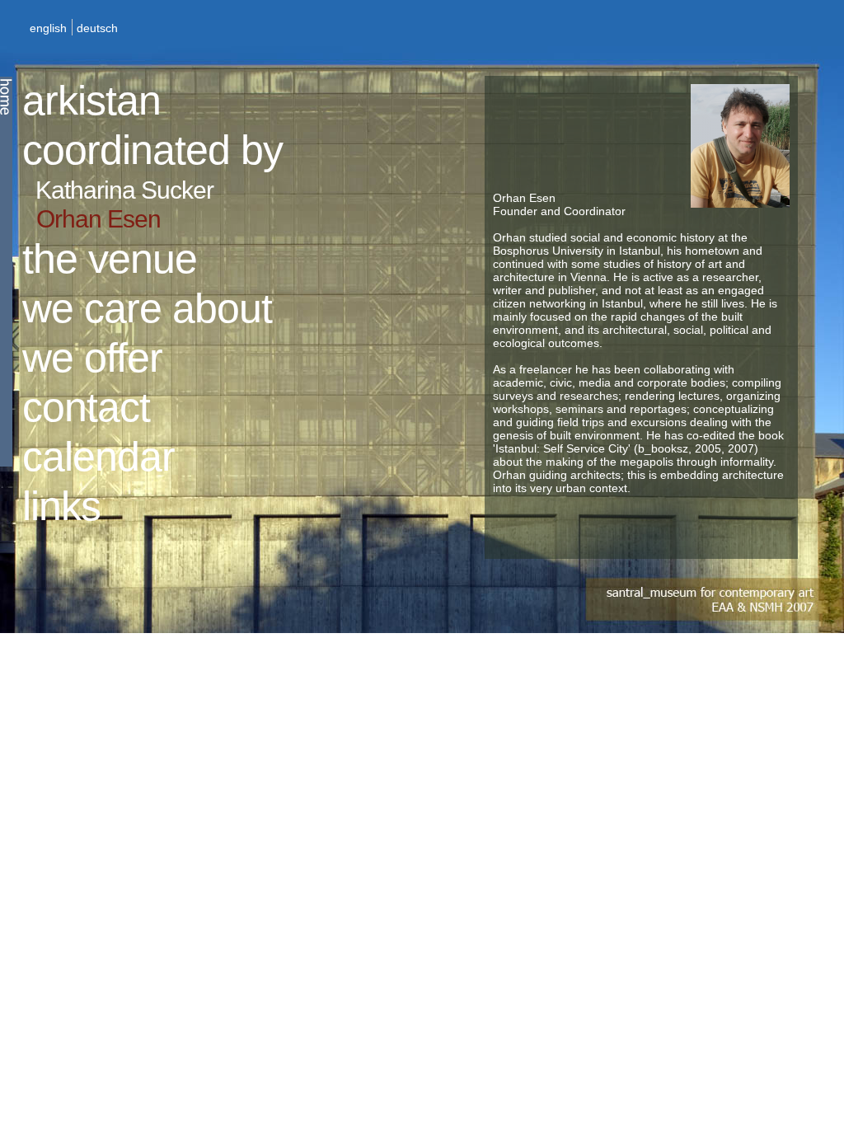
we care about (147, 308)
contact (86, 407)
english (48, 28)
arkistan (91, 100)
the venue (109, 259)
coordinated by (152, 150)
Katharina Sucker (124, 190)
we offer (92, 358)
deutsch (97, 28)
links (61, 506)
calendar (98, 457)
